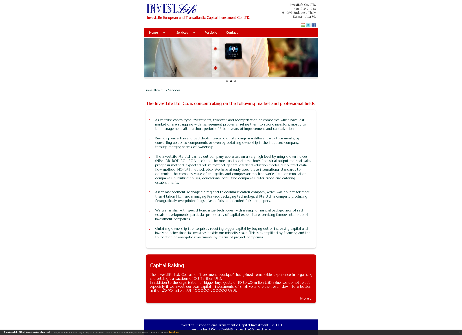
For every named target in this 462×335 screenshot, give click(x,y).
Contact (232, 32)
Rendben (174, 332)
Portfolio (210, 32)
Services (182, 32)
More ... (306, 298)
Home (154, 32)
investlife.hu (155, 90)
